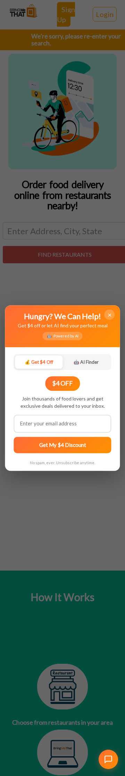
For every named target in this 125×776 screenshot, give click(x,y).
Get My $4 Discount (62, 445)
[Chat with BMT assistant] (108, 759)
